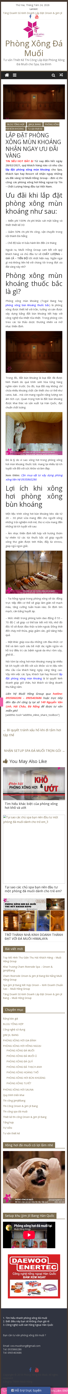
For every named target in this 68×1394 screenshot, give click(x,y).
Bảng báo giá (10, 1018)
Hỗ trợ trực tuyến (27, 1390)
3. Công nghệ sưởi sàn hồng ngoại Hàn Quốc (28, 1324)
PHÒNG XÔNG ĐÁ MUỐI (20, 1050)
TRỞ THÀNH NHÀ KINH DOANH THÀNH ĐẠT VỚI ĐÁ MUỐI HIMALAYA (34, 937)
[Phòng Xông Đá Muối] (34, 23)
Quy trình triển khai (13, 1095)
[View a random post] (61, 74)
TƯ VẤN (7, 1128)
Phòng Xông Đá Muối (34, 48)
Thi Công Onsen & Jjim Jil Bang (20, 1106)
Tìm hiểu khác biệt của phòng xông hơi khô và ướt (31, 806)
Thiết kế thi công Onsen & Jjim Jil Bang (24, 1117)
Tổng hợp (8, 1122)
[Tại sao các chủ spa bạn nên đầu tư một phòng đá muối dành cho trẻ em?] (34, 817)
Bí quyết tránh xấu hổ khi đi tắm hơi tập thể (32, 732)
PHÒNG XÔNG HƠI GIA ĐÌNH (19, 1040)
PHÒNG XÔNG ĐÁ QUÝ (19, 1061)
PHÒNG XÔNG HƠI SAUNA (18, 1089)
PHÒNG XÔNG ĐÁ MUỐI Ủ (21, 1056)
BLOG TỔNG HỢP (15, 124)
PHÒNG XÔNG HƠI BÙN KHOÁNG (25, 1077)
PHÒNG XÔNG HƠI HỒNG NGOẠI (22, 1046)
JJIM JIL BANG (35, 124)
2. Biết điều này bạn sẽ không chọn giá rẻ (26, 1321)
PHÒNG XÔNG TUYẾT (18, 1083)
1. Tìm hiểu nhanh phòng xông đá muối (25, 1318)
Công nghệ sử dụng (14, 1029)
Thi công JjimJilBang (14, 1100)
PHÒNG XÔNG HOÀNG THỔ (22, 1072)
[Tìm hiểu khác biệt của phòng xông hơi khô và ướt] (34, 769)
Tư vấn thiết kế (35, 128)
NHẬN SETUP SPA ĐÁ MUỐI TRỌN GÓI (34, 750)
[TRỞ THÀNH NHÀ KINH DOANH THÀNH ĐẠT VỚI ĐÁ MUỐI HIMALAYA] (34, 900)
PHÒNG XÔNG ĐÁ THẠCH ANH (24, 1067)
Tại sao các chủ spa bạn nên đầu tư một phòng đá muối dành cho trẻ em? (33, 889)
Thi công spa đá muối (15, 1111)
